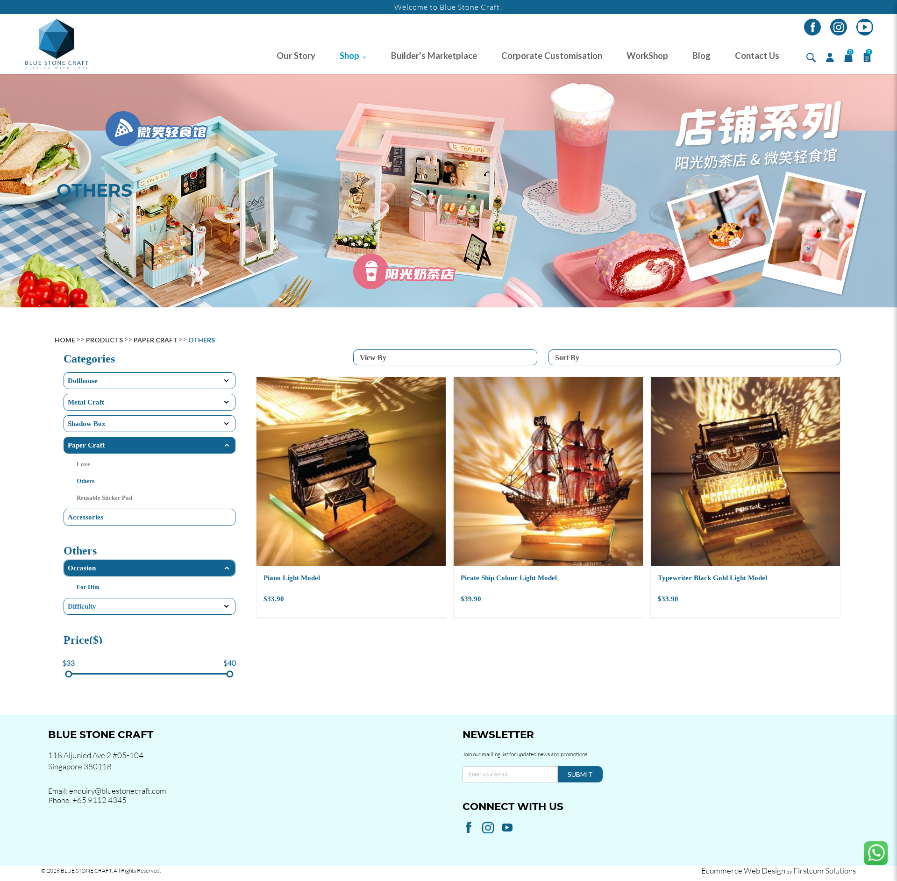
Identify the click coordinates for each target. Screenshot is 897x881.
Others (201, 340)
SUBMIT (580, 774)
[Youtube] (864, 27)
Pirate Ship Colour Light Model (509, 578)
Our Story (296, 55)
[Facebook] (812, 27)
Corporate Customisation (551, 55)
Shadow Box (87, 423)
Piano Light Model (291, 578)
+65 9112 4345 (99, 800)
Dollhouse (83, 380)
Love (83, 464)
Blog (701, 55)
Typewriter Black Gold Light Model (712, 578)
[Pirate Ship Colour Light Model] (548, 471)
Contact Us (757, 55)
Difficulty (82, 606)
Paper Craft (156, 340)
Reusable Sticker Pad (104, 497)
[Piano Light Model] (351, 471)
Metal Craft (86, 402)
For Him (88, 586)
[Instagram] (838, 27)
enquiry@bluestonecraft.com (117, 791)
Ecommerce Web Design (743, 870)
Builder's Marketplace (434, 55)
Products (104, 340)
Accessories (85, 517)
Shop (349, 55)
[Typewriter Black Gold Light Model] (745, 471)
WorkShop (647, 55)
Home (65, 340)
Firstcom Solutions (824, 870)
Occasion (82, 568)
